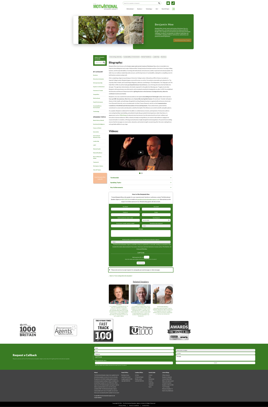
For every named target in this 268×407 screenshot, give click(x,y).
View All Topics (165, 9)
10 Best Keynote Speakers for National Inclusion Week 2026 (167, 377)
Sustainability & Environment (131, 57)
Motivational (151, 379)
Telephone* (125, 212)
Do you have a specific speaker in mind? (125, 223)
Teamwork (151, 384)
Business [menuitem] (95, 75)
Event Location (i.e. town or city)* (125, 217)
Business (163, 57)
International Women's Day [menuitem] (96, 136)
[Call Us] (173, 3)
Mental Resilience (146, 57)
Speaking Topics (115, 182)
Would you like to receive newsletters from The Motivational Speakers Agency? (140, 239)
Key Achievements (116, 187)
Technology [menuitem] (96, 111)
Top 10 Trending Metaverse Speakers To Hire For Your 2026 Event (167, 388)
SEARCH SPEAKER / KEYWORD (100, 58)
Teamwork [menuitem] (96, 162)
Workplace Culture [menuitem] (98, 166)
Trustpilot (109, 390)
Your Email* (156, 206)
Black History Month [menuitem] (98, 120)
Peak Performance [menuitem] (98, 102)
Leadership (156, 57)
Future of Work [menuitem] (97, 128)
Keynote (150, 381)
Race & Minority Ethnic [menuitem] (97, 157)
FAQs (150, 377)
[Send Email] (168, 3)
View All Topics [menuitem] (97, 169)
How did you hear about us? (156, 223)
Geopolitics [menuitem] (96, 94)
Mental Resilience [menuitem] (97, 152)
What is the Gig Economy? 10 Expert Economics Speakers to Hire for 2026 (168, 382)
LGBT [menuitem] (94, 145)
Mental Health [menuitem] (97, 149)
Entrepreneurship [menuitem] (97, 82)
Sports (150, 386)
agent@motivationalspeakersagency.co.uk (148, 199)
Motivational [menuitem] (96, 98)
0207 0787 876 (126, 199)
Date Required (156, 217)
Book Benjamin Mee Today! (182, 40)
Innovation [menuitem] (96, 131)
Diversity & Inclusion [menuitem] (98, 79)
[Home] (105, 6)
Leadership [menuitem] (96, 141)
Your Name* (125, 206)
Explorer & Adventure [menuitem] (99, 86)
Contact (150, 375)
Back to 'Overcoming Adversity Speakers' (121, 276)
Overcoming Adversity (115, 57)
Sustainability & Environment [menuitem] (97, 106)
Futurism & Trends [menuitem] (98, 90)
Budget (156, 212)
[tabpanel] (141, 152)
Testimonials (114, 177)
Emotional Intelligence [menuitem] (99, 124)
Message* (141, 229)
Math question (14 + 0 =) (138, 257)
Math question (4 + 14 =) (100, 360)
